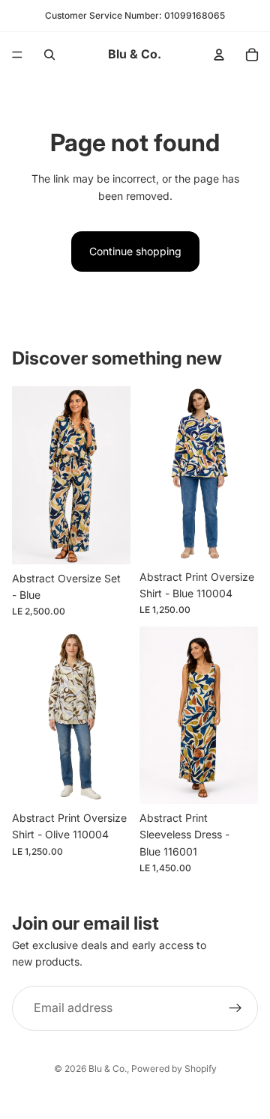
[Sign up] (235, 1008)
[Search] (49, 54)
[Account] (219, 54)
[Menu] (17, 54)
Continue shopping (135, 251)
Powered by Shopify (174, 1068)
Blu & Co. (107, 1068)
